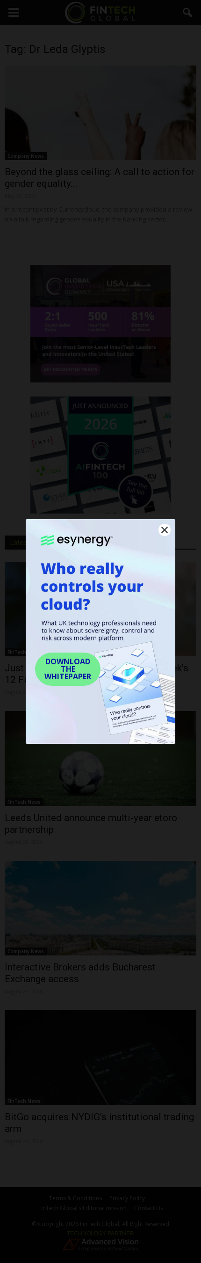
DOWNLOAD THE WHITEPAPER (67, 669)
